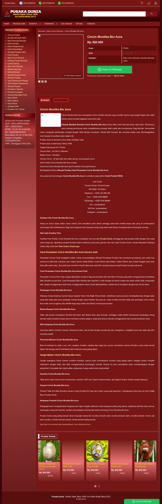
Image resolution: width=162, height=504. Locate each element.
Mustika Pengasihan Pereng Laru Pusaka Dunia (47, 466)
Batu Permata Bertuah (17, 41)
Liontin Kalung (13, 63)
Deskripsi (45, 100)
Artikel (79, 24)
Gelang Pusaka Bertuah (17, 61)
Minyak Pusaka (14, 78)
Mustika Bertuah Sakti (17, 38)
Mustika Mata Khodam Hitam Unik (72, 465)
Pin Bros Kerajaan (15, 92)
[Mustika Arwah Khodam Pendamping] (145, 451)
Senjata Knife (13, 106)
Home (6, 24)
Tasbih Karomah (14, 69)
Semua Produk (14, 35)
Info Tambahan (60, 100)
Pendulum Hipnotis (15, 89)
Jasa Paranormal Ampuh (18, 81)
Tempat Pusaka (14, 86)
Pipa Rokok (12, 103)
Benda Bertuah (14, 72)
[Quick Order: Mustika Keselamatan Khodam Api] (130, 460)
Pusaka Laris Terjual (16, 109)
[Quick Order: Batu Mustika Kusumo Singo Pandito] (106, 460)
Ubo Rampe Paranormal (18, 83)
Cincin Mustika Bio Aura (82, 424)
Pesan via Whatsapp (112, 69)
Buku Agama (13, 100)
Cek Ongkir (66, 24)
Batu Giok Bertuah (15, 66)
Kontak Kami (10, 3)
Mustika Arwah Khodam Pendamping (144, 465)
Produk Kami (19, 24)
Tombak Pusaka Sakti (17, 52)
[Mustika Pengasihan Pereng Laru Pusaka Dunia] (49, 451)
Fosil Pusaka (13, 55)
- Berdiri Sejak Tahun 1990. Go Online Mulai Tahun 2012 (81, 496)
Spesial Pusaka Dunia (17, 75)
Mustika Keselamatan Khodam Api (119, 465)
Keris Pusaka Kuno (16, 46)
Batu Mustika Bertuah (66, 424)
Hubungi (91, 24)
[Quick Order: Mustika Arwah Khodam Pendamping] (155, 460)
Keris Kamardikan (15, 49)
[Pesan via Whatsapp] (149, 3)
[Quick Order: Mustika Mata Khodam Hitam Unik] (82, 460)
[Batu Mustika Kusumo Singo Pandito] (97, 451)
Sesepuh (33, 24)
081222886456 (29, 3)
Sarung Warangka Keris (17, 95)
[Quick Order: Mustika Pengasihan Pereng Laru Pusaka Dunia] (58, 460)
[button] (152, 13)
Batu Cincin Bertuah (131, 58)
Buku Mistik (12, 98)
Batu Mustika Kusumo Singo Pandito (96, 465)
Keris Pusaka (13, 43)
